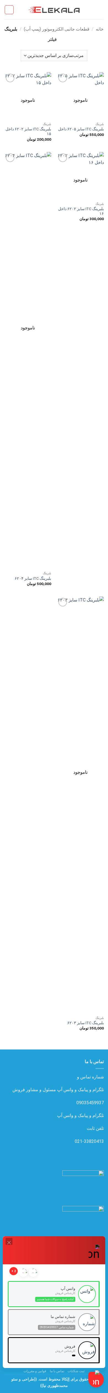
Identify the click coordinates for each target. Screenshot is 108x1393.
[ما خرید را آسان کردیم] (54, 9)
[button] (100, 9)
